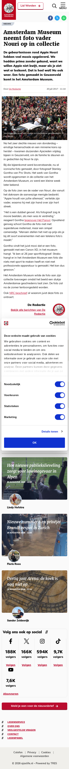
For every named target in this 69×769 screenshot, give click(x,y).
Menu (63, 8)
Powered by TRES (46, 763)
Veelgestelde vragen (21, 730)
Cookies (46, 752)
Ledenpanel (15, 738)
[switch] (60, 395)
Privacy (31, 752)
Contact (13, 734)
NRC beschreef (18, 293)
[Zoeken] (54, 6)
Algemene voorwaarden (34, 756)
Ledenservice (16, 722)
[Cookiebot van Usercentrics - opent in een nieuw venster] (49, 323)
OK (35, 442)
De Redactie (15, 89)
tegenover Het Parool (37, 220)
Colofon (17, 752)
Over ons (13, 726)
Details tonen (50, 431)
